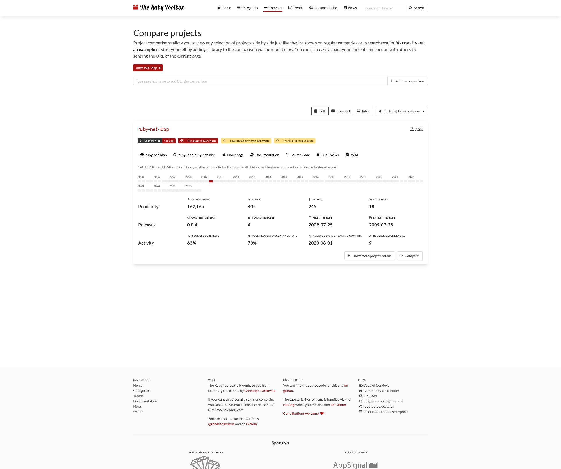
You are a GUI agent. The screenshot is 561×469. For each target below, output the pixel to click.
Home (137, 385)
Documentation (145, 401)
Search (138, 411)
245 (312, 206)
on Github (338, 404)
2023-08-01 (321, 242)
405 (252, 206)
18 (371, 206)
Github (251, 424)
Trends (138, 396)
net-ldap (169, 140)
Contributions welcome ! (304, 413)
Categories (141, 390)
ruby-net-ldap (153, 129)
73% (252, 242)
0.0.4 (192, 224)
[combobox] (260, 81)
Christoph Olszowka (259, 390)
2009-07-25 (321, 224)
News (137, 406)
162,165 (195, 206)
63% (191, 242)
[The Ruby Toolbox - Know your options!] (159, 8)
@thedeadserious (221, 424)
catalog (288, 404)
